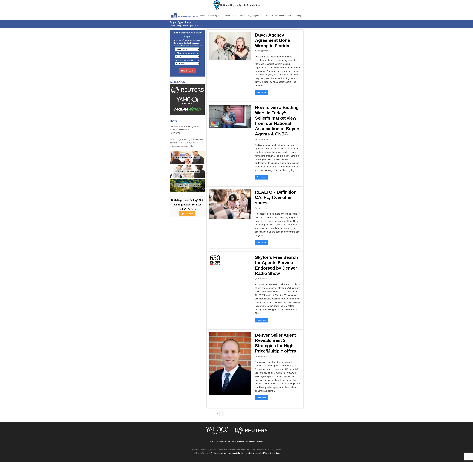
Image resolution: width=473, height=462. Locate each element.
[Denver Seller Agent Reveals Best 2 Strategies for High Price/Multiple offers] (230, 363)
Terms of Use (224, 441)
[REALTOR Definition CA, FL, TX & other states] (230, 204)
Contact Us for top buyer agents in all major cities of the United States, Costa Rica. (245, 453)
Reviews (259, 441)
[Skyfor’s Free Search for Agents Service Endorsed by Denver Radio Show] (214, 260)
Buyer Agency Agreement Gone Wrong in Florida (272, 40)
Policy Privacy (238, 441)
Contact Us (250, 441)
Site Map (214, 441)
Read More (261, 92)
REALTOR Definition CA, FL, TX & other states (275, 197)
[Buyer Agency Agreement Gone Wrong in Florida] (230, 46)
